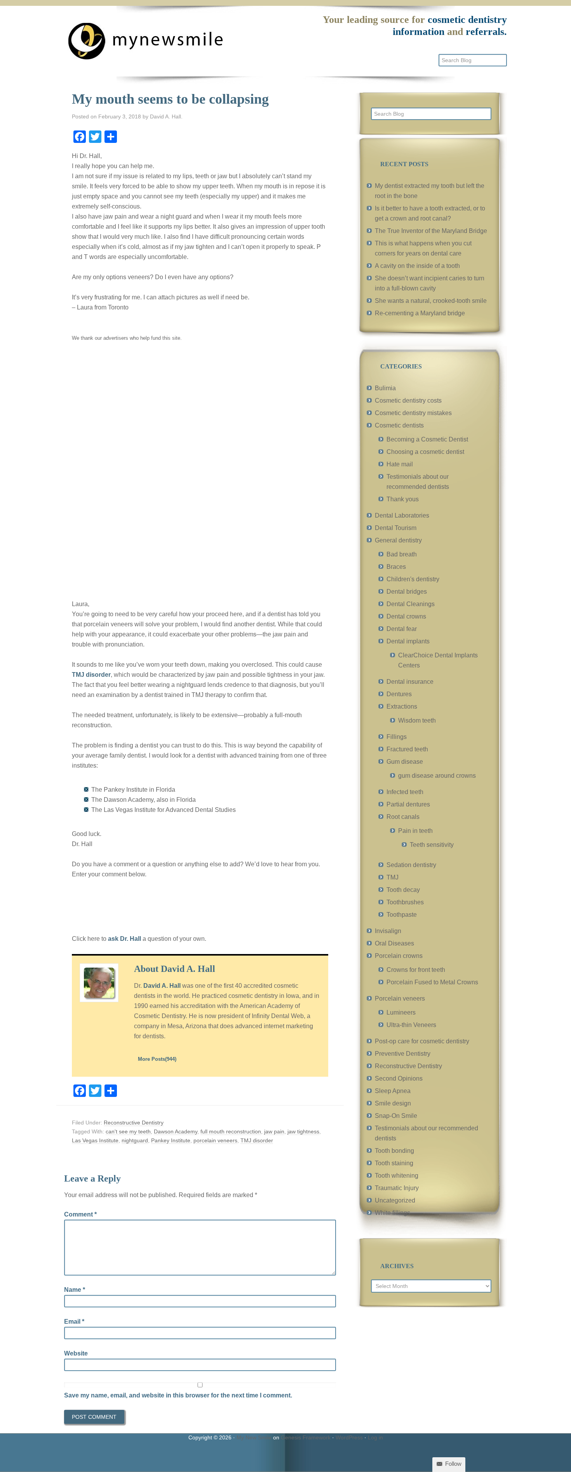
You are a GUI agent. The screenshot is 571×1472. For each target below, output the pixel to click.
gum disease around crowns (437, 775)
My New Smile (254, 1437)
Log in (375, 1437)
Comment (80, 1214)
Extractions (401, 706)
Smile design (393, 1103)
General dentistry (398, 540)
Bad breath (401, 554)
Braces (396, 566)
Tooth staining (394, 1163)
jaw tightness (303, 1131)
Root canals (403, 816)
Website (76, 1353)
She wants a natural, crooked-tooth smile (431, 300)
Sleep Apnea (393, 1091)
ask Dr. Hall (124, 938)
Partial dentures (408, 804)
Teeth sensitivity (432, 844)
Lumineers (401, 1012)
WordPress (349, 1437)
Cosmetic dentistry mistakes (413, 413)
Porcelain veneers (400, 998)
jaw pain (274, 1131)
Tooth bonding (394, 1150)
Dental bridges (406, 591)
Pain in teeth (415, 830)
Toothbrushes (405, 902)
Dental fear (401, 629)
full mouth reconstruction (230, 1131)
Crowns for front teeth (415, 969)
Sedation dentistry (411, 865)
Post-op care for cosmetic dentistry (422, 1041)
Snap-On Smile (396, 1115)
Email (74, 1321)
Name (74, 1289)
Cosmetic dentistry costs (408, 400)
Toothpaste (401, 914)
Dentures (399, 694)
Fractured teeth (407, 749)
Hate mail (399, 464)
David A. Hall (162, 985)
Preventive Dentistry (402, 1053)
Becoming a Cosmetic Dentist (427, 439)
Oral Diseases (394, 943)
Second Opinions (399, 1078)
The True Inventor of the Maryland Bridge (431, 231)
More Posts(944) (157, 1059)
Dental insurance (409, 681)
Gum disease (404, 761)
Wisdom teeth (417, 720)
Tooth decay (403, 889)
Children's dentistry (412, 579)
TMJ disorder (91, 674)
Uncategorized (395, 1200)
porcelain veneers (215, 1140)
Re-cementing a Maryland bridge (420, 313)
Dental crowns (406, 616)
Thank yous (402, 499)
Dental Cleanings (410, 604)
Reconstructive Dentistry (134, 1122)
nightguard (135, 1140)
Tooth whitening (396, 1175)
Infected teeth (404, 792)
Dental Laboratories (402, 515)
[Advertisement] (130, 469)
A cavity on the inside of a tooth (417, 265)
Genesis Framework (306, 1437)
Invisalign (388, 931)
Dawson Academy (175, 1131)
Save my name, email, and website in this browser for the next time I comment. (178, 1395)
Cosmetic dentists (399, 425)
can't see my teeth (128, 1131)
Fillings (396, 736)
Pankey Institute (170, 1140)
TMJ (392, 877)
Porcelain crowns (399, 955)
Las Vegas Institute (95, 1140)
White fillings (392, 1213)
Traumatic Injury (397, 1188)
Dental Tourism (395, 528)
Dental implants (408, 641)
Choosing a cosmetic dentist (425, 451)
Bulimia (385, 388)
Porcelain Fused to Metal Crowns (432, 982)
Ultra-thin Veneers (411, 1025)
